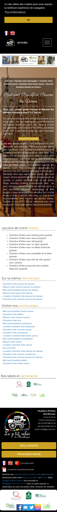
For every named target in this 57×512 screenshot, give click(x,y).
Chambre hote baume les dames (19, 284)
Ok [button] (28, 20)
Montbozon (48, 474)
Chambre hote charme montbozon (19, 354)
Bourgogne (7, 484)
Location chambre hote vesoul (17, 345)
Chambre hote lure (12, 320)
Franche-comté (19, 484)
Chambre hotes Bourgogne (26, 81)
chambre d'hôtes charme (12, 481)
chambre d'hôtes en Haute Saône (28, 474)
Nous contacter (29, 445)
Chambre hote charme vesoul (17, 329)
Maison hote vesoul (12, 342)
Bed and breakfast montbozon (17, 323)
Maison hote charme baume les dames (21, 287)
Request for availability (28, 139)
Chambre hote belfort (13, 314)
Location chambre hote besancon (19, 326)
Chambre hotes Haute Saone (31, 84)
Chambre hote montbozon (15, 332)
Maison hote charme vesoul (16, 317)
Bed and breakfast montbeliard (18, 338)
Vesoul (44, 477)
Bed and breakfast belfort (15, 360)
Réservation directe (29, 454)
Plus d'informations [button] (15, 12)
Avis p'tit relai (9, 348)
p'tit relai (8, 81)
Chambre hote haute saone (16, 363)
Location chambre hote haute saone (20, 335)
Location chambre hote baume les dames (23, 296)
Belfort (35, 477)
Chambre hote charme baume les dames (22, 299)
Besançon (26, 477)
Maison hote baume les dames (18, 293)
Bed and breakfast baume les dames (20, 290)
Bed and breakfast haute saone (18, 311)
